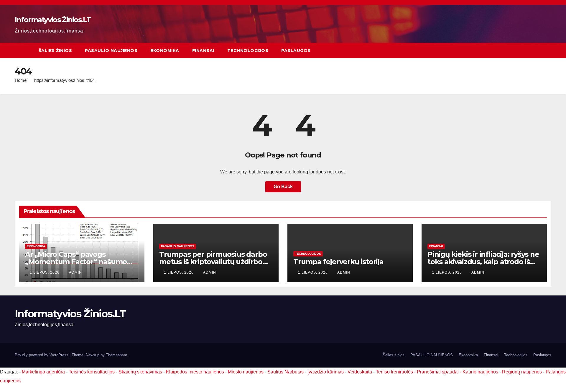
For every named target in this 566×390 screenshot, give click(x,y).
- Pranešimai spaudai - (438, 371)
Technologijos (248, 50)
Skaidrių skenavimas (140, 371)
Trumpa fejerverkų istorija (338, 261)
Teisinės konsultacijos (92, 371)
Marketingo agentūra (43, 371)
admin (75, 272)
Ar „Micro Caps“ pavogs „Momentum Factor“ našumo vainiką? (76, 261)
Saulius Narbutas (285, 371)
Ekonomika (164, 50)
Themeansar (116, 355)
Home (21, 80)
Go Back (283, 186)
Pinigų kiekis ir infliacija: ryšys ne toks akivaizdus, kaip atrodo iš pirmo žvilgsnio (483, 261)
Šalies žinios (55, 50)
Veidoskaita (360, 371)
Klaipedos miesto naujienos (195, 371)
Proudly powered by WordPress (42, 355)
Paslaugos (296, 50)
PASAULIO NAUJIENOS (111, 50)
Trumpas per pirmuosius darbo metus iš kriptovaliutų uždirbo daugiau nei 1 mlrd (213, 261)
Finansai (203, 50)
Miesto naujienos (246, 371)
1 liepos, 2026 (45, 272)
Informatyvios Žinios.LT (53, 19)
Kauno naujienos (480, 371)
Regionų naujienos (522, 371)
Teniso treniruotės (394, 371)
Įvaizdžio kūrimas (325, 371)
